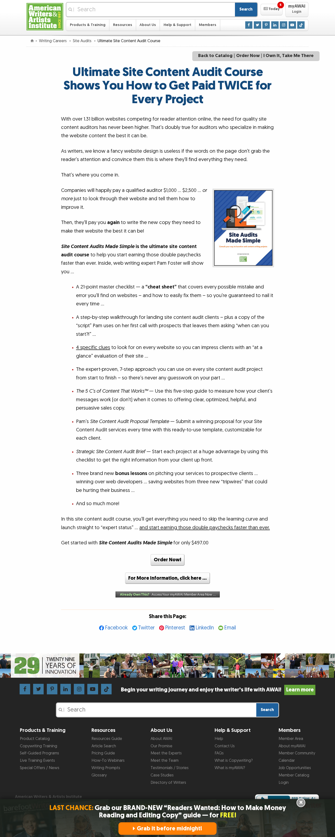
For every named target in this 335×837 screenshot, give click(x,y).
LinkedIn (204, 627)
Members (207, 25)
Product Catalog (35, 738)
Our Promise (161, 746)
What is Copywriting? (234, 760)
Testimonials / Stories (170, 768)
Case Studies (162, 775)
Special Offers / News (39, 768)
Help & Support (177, 25)
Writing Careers (53, 41)
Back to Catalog (215, 56)
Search (246, 9)
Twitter (146, 627)
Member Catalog (294, 775)
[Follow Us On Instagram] (283, 24)
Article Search (103, 746)
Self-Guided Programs (39, 753)
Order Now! (167, 560)
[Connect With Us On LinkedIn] (275, 24)
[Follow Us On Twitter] (257, 24)
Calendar (287, 760)
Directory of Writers (168, 782)
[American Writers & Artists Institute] (44, 16)
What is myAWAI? (230, 768)
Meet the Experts (166, 753)
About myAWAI (292, 746)
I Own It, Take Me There (288, 56)
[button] (271, 9)
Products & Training (87, 25)
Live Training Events (37, 760)
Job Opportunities (295, 768)
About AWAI (161, 738)
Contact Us (225, 746)
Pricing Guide (103, 753)
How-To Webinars (108, 760)
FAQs (219, 753)
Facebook (116, 627)
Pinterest (175, 627)
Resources (122, 25)
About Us (148, 25)
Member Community (297, 753)
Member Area (291, 738)
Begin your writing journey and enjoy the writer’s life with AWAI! (217, 689)
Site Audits (82, 41)
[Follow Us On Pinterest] (266, 24)
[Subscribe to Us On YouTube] (292, 24)
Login (284, 782)
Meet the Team (165, 760)
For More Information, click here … (167, 578)
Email (230, 627)
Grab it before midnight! (169, 828)
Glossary (99, 775)
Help (219, 738)
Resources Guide (106, 738)
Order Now (248, 56)
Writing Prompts (105, 768)
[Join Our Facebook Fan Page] (249, 24)
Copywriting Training (38, 746)
